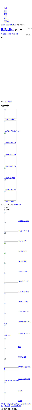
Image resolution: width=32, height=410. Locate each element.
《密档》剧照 (22, 241)
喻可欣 (20, 391)
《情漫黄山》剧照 (23, 221)
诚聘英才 (17, 404)
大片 (5, 16)
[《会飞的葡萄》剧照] (10, 165)
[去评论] (29, 24)
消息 (5, 8)
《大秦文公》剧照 (9, 119)
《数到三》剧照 (9, 201)
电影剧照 (13, 25)
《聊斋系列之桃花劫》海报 (12, 131)
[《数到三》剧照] (10, 200)
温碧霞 (20, 401)
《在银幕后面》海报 (10, 143)
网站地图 (10, 404)
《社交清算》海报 (23, 231)
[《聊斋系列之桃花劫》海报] (10, 130)
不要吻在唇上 (22, 357)
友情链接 (7, 406)
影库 (5, 18)
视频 (5, 14)
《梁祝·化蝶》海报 (23, 311)
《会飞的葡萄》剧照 (10, 166)
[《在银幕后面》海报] (10, 141)
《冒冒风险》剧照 (9, 34)
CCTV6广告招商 (16, 406)
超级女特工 (7, 29)
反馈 (30, 28)
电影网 (3, 25)
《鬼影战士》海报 (23, 291)
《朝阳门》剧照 (23, 271)
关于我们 (3, 404)
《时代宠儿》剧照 (23, 281)
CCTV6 (6, 20)
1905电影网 (8, 101)
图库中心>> (17, 204)
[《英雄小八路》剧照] (10, 153)
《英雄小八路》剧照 (10, 154)
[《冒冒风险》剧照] (10, 176)
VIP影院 (6, 21)
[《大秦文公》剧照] (10, 118)
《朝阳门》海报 (23, 301)
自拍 (19, 347)
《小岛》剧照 (22, 251)
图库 (7, 25)
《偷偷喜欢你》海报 (10, 189)
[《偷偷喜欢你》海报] (10, 188)
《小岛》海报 (22, 261)
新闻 (5, 13)
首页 (5, 11)
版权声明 (23, 404)
